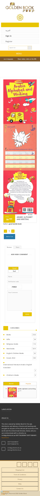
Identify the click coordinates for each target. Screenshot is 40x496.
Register (9, 41)
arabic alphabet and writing (27, 389)
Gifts (8, 339)
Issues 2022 (11, 358)
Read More (5, 438)
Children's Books (13, 375)
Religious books (12, 344)
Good (14, 268)
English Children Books (15, 353)
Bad (14, 271)
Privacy (20, 479)
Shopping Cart (20, 470)
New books (11, 349)
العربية (8, 30)
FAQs (20, 484)
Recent (11, 384)
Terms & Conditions (20, 475)
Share (17, 247)
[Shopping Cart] (20, 25)
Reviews (9, 247)
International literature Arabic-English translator (17, 366)
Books (9, 335)
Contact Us (20, 489)
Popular (28, 384)
